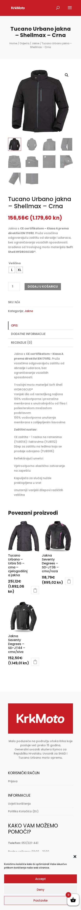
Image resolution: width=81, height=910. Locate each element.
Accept (40, 879)
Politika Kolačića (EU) (23, 811)
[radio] (12, 270)
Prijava (12, 781)
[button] (75, 856)
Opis (14, 325)
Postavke (40, 900)
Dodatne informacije (28, 334)
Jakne (36, 43)
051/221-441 (29, 843)
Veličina (15, 263)
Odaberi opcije (35, 590)
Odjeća (24, 43)
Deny (40, 890)
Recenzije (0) (21, 342)
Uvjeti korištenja (19, 804)
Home (13, 43)
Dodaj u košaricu (43, 286)
